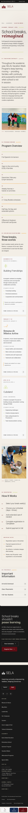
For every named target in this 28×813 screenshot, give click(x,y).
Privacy (3, 799)
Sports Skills (5, 760)
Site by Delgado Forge (18, 803)
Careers (4, 720)
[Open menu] (16, 6)
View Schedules (9, 643)
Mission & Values (6, 702)
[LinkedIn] (10, 693)
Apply (12, 687)
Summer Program (6, 746)
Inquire (5, 687)
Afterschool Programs (8, 755)
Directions (5, 778)
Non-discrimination (11, 799)
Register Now (8, 649)
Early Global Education (8, 737)
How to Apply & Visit (7, 725)
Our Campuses (6, 716)
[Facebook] (7, 693)
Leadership (5, 711)
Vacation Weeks (6, 751)
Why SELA (4, 707)
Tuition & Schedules (7, 729)
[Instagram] (3, 693)
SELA (3, 23)
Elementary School (7, 742)
